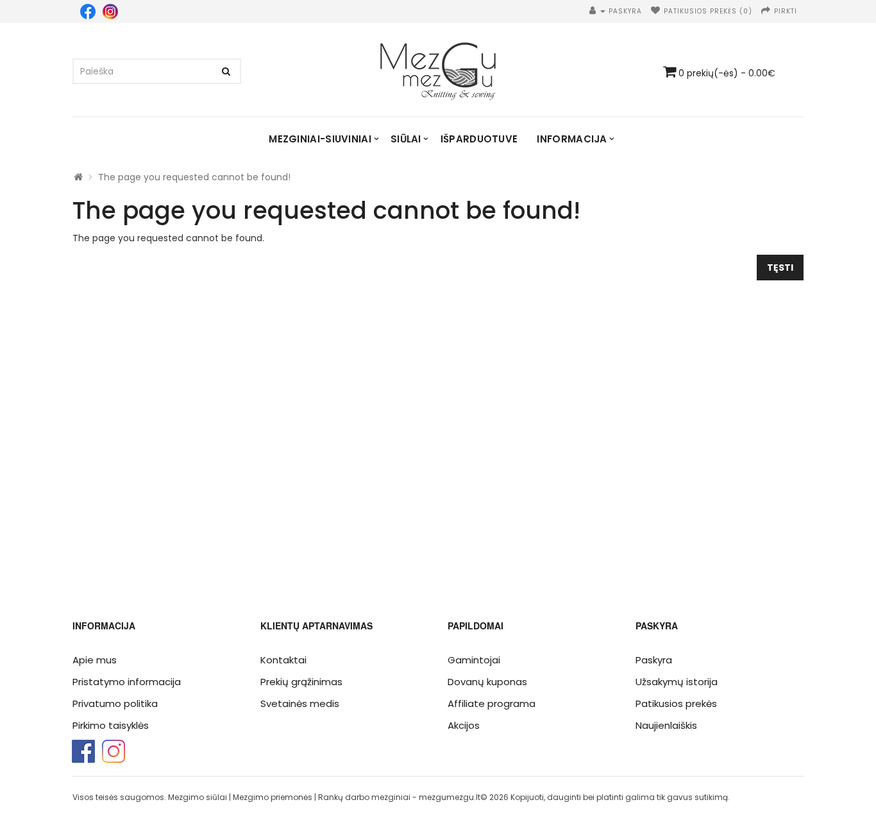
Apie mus (94, 660)
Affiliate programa (491, 703)
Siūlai (406, 139)
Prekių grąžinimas (301, 681)
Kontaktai (283, 660)
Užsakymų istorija (677, 681)
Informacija (572, 139)
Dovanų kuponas (487, 681)
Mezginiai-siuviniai (320, 139)
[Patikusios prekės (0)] (656, 11)
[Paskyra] (597, 11)
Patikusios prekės (676, 703)
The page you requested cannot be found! (194, 177)
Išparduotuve (479, 139)
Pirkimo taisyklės (110, 725)
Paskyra (654, 660)
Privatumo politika (115, 703)
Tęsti (780, 267)
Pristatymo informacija (126, 681)
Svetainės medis (299, 703)
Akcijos (464, 725)
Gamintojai (474, 660)
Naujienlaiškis (666, 725)
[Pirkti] (766, 11)
